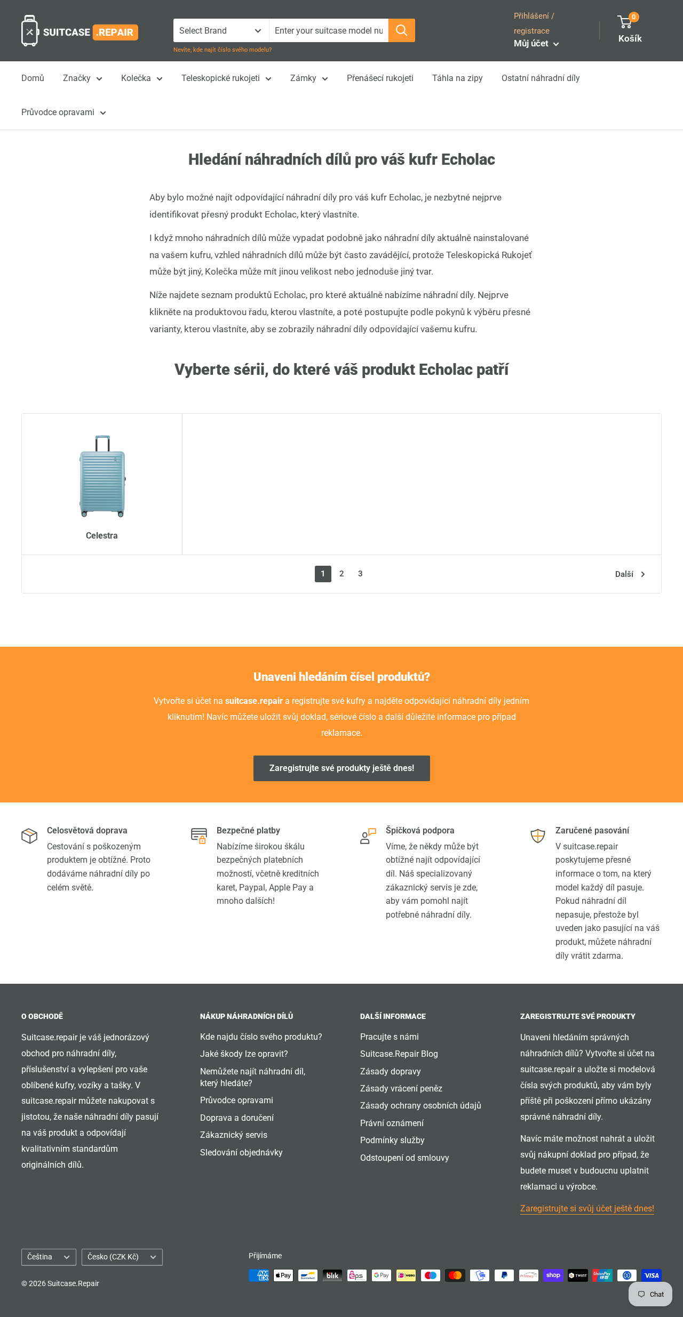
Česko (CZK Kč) (113, 1256)
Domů (32, 78)
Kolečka (136, 78)
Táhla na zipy (457, 78)
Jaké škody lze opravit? (244, 1054)
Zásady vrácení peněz (401, 1088)
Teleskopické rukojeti (220, 78)
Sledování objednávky (241, 1152)
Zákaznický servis (233, 1135)
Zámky (303, 78)
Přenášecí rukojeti (380, 78)
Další (624, 574)
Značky (77, 78)
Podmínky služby (392, 1140)
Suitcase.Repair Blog (399, 1054)
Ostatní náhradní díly (541, 78)
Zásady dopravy (390, 1071)
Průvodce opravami (57, 112)
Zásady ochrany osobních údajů (420, 1106)
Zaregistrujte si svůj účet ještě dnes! (587, 1208)
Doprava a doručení (237, 1118)
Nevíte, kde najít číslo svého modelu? (222, 49)
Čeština (39, 1256)
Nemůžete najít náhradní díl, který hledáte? (252, 1077)
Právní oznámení (392, 1123)
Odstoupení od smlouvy (404, 1158)
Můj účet (532, 43)
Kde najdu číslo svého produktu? (261, 1037)
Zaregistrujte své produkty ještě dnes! (341, 768)
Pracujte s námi (389, 1037)
